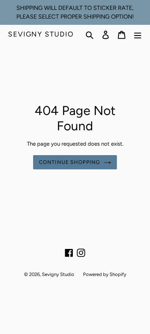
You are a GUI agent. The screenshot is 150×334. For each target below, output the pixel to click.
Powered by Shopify (104, 274)
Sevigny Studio (41, 34)
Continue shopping (69, 162)
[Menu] (138, 34)
